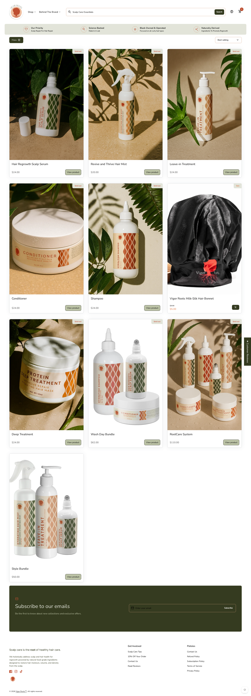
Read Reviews (134, 666)
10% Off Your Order (137, 656)
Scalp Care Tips (135, 651)
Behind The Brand (50, 12)
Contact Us (133, 661)
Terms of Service (194, 666)
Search (219, 12)
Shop (32, 12)
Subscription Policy (195, 661)
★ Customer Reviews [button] (247, 351)
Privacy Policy (193, 670)
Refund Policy (193, 656)
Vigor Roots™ (21, 691)
